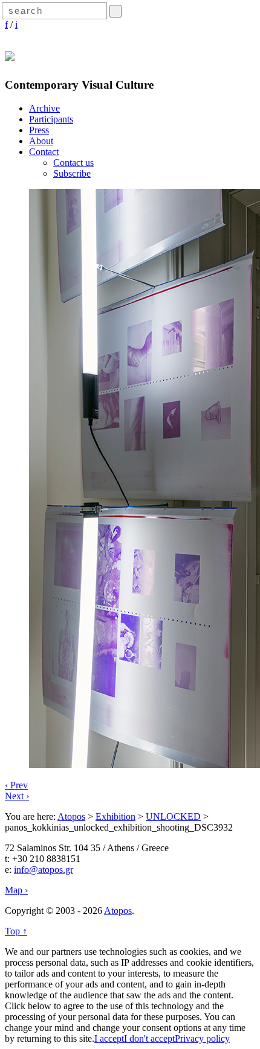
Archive (44, 108)
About (41, 141)
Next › (17, 796)
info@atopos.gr (43, 869)
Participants (51, 119)
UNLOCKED (173, 816)
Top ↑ (16, 931)
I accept (109, 1038)
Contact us (73, 162)
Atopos (71, 816)
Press (39, 130)
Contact (44, 152)
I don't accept (149, 1038)
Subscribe (72, 173)
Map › (16, 890)
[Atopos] (10, 54)
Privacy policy (202, 1038)
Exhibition (115, 816)
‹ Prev (16, 785)
